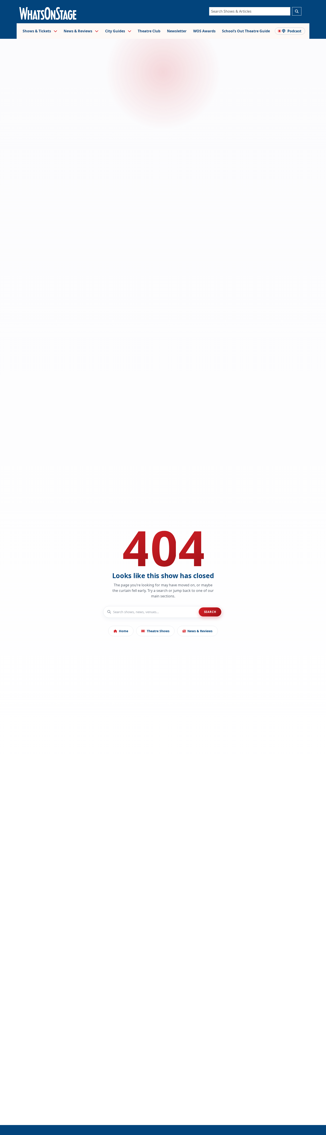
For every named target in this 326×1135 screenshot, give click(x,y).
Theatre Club (149, 31)
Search (210, 612)
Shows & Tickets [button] (37, 31)
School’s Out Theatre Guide (246, 31)
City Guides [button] (115, 31)
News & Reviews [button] (78, 31)
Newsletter (177, 31)
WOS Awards (204, 31)
